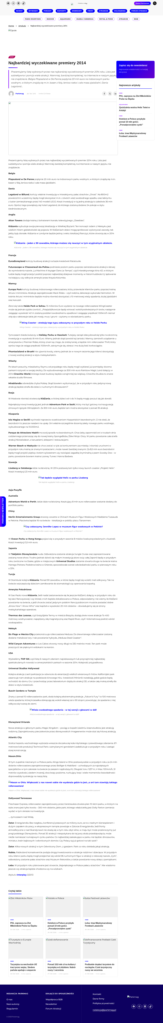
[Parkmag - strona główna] (140, 997)
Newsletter (51, 1004)
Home (11, 26)
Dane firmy (98, 999)
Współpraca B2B (54, 999)
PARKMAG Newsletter (3, 511)
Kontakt (97, 994)
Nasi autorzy (12, 1004)
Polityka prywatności (103, 1003)
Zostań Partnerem (142, 3)
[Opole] (81, 41)
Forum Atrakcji (53, 1008)
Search (155, 3)
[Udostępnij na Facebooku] (104, 93)
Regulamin (12, 1008)
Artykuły (22, 26)
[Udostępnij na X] (110, 93)
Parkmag (20, 94)
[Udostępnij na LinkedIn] (115, 93)
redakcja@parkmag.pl (104, 1010)
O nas (9, 999)
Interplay (22, 875)
